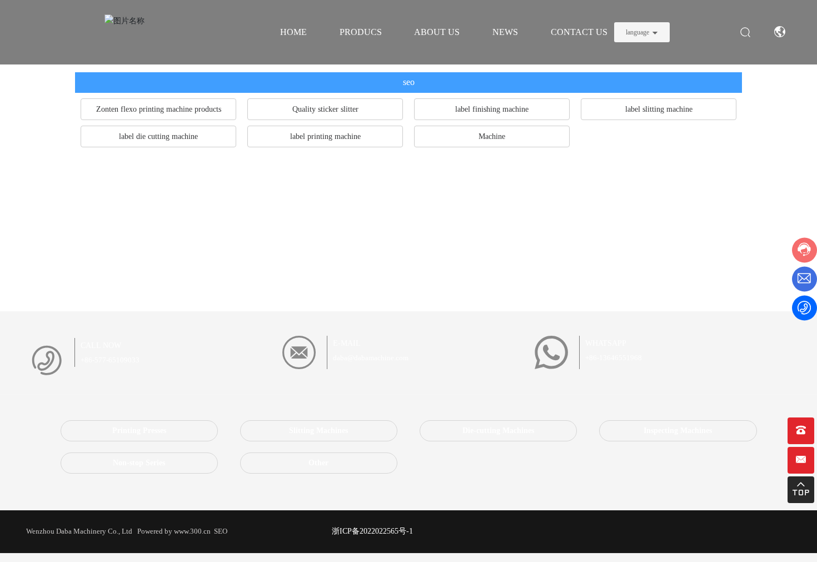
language (637, 32)
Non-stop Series (139, 463)
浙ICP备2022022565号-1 (372, 531)
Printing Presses (139, 430)
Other (318, 463)
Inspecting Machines (678, 430)
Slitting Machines (318, 430)
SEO (219, 531)
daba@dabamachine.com (371, 358)
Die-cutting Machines (498, 430)
